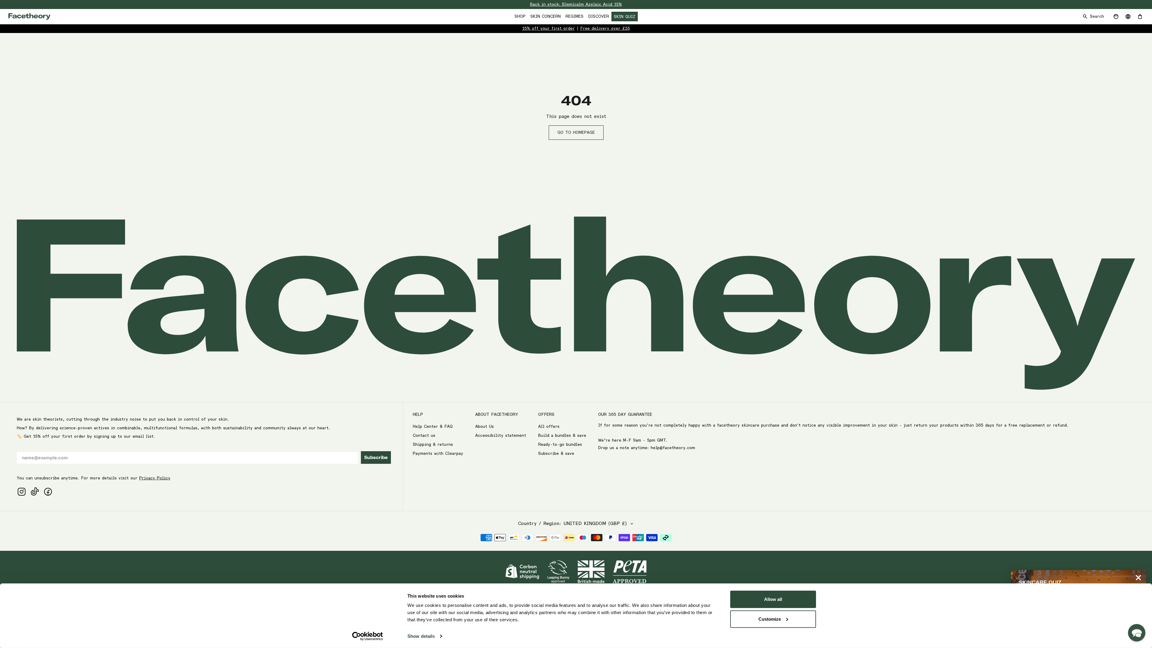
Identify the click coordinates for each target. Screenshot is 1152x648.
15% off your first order (548, 28)
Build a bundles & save (562, 436)
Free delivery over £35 (605, 28)
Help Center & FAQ (433, 426)
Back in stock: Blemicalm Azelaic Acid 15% (576, 4)
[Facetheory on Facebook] (48, 491)
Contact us (424, 436)
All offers (549, 426)
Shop (520, 16)
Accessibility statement (500, 436)
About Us (484, 426)
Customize (769, 618)
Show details (421, 636)
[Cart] (1140, 16)
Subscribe (376, 457)
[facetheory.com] (29, 16)
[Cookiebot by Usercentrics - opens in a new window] (367, 636)
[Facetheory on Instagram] (21, 491)
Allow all (773, 599)
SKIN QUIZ (624, 17)
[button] (1136, 632)
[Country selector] (1128, 16)
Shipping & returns (433, 444)
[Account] (1116, 16)
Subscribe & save (556, 454)
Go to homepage (576, 132)
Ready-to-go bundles (560, 444)
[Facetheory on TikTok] (35, 491)
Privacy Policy (154, 478)
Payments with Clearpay (438, 454)
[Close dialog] (1138, 577)
